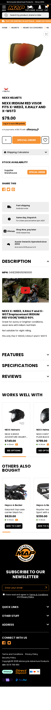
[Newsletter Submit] (46, 588)
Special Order (26, 140)
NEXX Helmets (12, 97)
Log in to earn (14, 124)
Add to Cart (13, 526)
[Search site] (6, 15)
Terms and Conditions (12, 654)
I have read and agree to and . (26, 596)
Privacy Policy (27, 597)
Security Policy (9, 657)
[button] (45, 140)
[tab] (14, 456)
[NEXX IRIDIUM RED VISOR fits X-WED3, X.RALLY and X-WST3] (3, 643)
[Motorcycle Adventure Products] (16, 8)
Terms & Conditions (38, 594)
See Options (14, 450)
